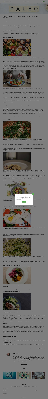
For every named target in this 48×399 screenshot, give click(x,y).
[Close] (33, 194)
